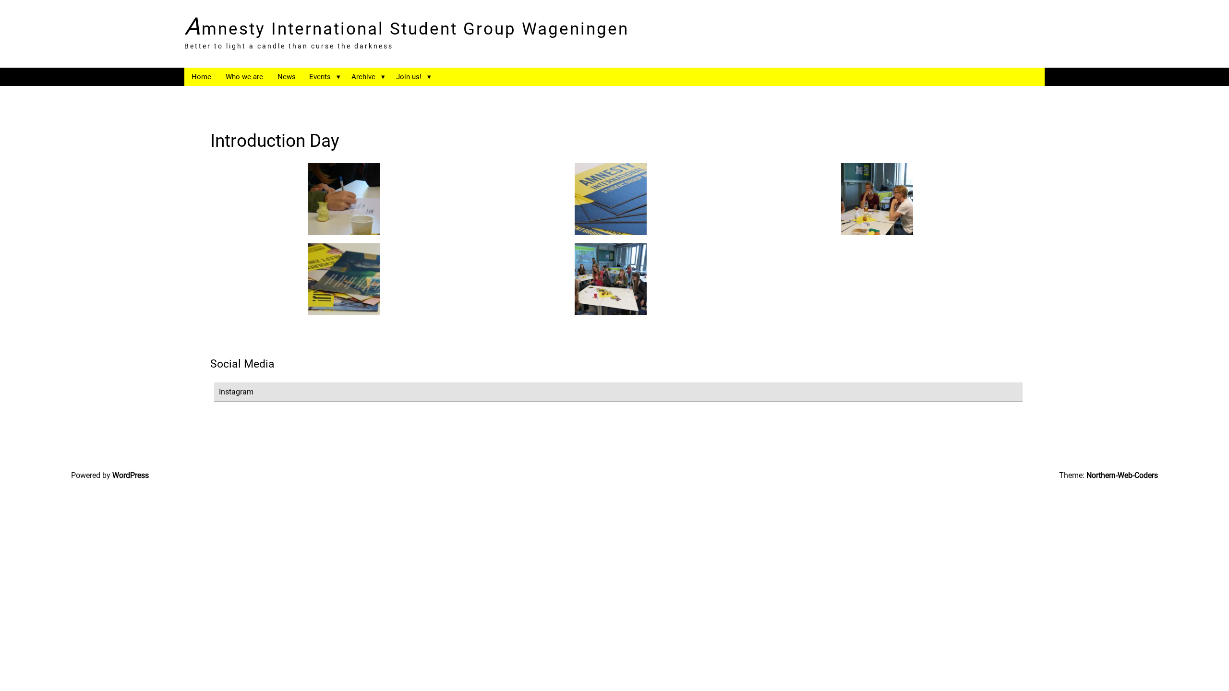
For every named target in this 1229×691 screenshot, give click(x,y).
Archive (363, 76)
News (286, 76)
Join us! (409, 76)
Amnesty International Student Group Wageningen (406, 27)
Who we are (244, 76)
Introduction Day (274, 140)
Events (320, 76)
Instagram (236, 391)
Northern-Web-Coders (1122, 475)
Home (201, 76)
